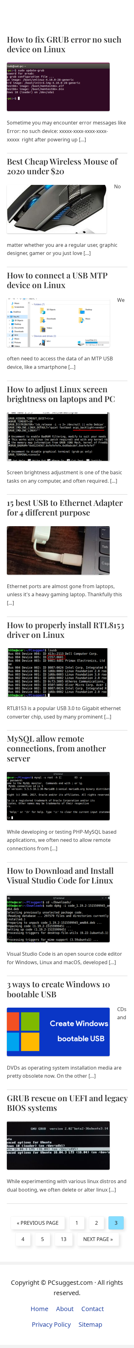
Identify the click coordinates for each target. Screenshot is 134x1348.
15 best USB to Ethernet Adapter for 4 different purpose (64, 507)
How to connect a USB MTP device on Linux (57, 280)
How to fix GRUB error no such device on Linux (64, 44)
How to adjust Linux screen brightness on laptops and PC (61, 394)
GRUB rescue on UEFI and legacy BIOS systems (67, 1102)
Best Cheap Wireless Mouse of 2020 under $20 (62, 166)
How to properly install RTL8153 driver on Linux (65, 629)
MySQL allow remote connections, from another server (56, 748)
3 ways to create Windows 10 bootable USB (58, 989)
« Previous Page (38, 1222)
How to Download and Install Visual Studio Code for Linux (60, 875)
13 (63, 1239)
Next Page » (98, 1239)
